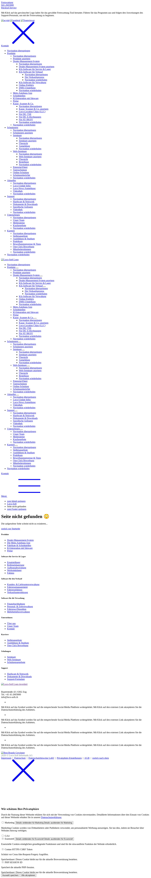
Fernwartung (7, 2)
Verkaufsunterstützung (17, 592)
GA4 (7, 836)
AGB (87, 758)
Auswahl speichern (10, 875)
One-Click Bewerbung (17, 645)
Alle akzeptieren (28, 875)
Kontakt (5, 473)
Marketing (9, 822)
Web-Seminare (14, 659)
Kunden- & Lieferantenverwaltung (23, 584)
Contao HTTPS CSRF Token (18, 849)
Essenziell (9, 839)
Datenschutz (20, 758)
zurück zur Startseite (10, 528)
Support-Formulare (16, 679)
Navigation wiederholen (36, 293)
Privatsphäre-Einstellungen (69, 758)
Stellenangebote (14, 640)
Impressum (6, 758)
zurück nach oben (100, 758)
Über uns (11, 623)
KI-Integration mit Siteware (20, 548)
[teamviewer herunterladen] (28, 20)
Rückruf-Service (9, 7)
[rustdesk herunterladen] (15, 20)
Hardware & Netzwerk (17, 674)
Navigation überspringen (18, 264)
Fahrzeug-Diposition (16, 609)
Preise (10, 550)
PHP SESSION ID (13, 862)
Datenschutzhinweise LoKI (41, 758)
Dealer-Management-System (20, 540)
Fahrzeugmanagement (17, 587)
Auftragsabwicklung (16, 567)
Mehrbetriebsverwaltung (18, 612)
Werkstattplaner (14, 570)
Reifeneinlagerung (15, 565)
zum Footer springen (16, 509)
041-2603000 (7, 5)
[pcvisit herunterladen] (5, 20)
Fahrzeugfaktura (14, 589)
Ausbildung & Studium (18, 643)
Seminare (11, 657)
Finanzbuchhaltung (16, 604)
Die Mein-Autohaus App (18, 543)
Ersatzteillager (13, 562)
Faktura (10, 573)
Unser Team (12, 626)
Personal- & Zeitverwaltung (20, 606)
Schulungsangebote (16, 662)
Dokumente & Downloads (19, 676)
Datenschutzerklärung (51, 817)
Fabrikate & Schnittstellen (19, 545)
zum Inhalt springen (16, 501)
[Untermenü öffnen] (44, 286)
